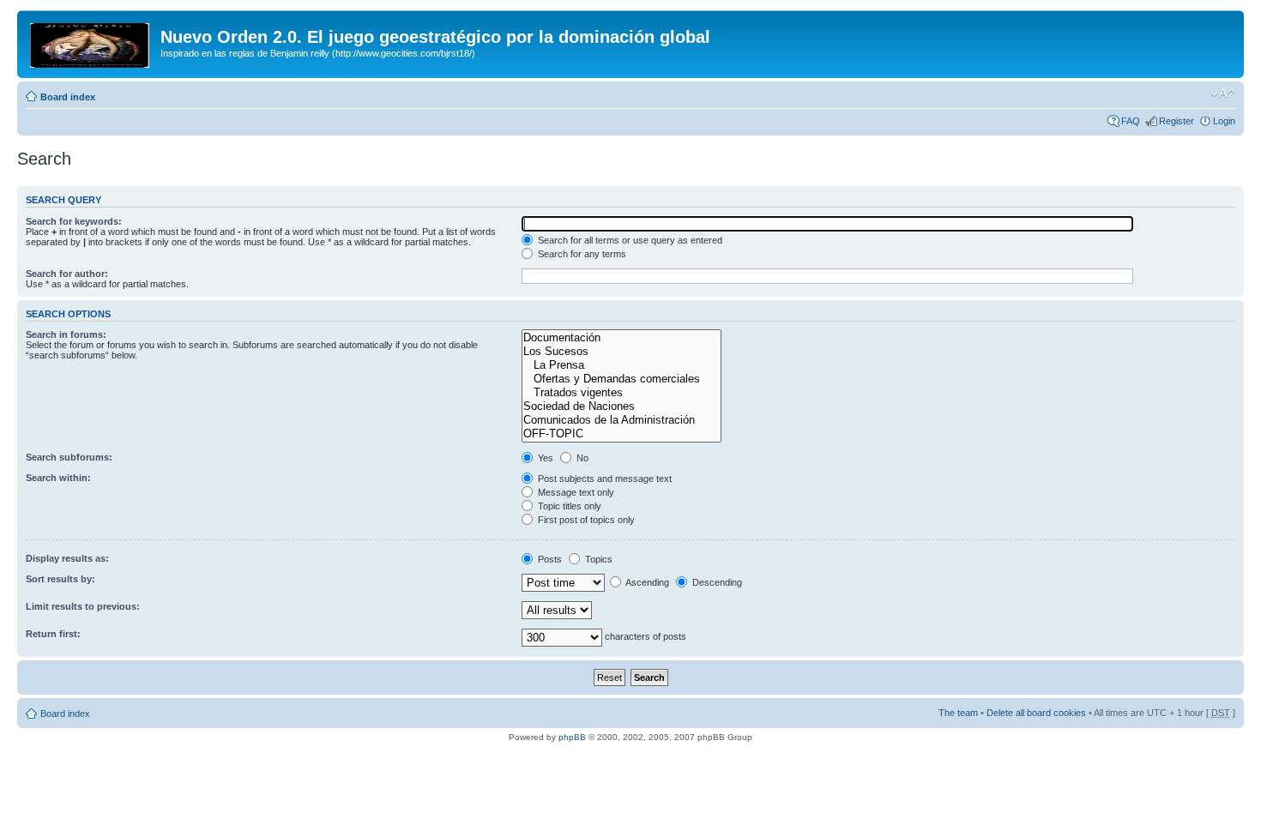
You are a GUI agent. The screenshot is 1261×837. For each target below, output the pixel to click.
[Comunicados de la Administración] (621, 420)
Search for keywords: (74, 221)
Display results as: (67, 558)
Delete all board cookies (1036, 713)
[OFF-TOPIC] (621, 434)
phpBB (572, 737)
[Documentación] (621, 338)
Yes (544, 458)
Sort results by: (60, 579)
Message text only (574, 492)
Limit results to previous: (83, 606)
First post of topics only (585, 520)
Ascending (646, 582)
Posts (548, 559)
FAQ (1130, 121)
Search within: (58, 478)
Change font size (1222, 93)
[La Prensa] (621, 365)
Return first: (53, 634)
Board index (67, 97)
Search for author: (67, 273)
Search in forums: (66, 334)
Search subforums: (69, 457)
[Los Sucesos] (621, 351)
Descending (716, 582)
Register (1176, 121)
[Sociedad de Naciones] (621, 406)
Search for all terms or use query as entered (628, 240)
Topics (597, 559)
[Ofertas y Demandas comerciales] (621, 379)
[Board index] (90, 42)
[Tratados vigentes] (621, 393)
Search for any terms (580, 254)
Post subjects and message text (603, 478)
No (581, 458)
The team (958, 713)
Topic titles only (568, 506)
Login (1224, 121)
